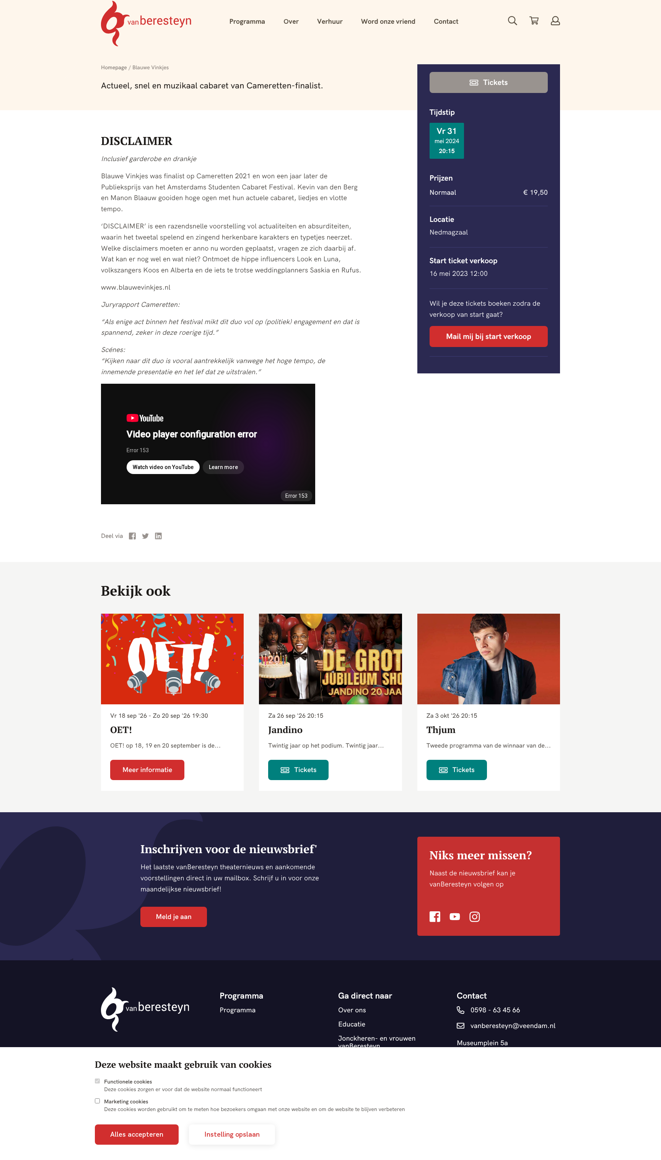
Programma (247, 21)
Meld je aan (173, 916)
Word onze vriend (388, 21)
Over (291, 21)
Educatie (351, 1024)
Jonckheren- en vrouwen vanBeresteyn (377, 1042)
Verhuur (330, 21)
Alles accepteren (136, 1134)
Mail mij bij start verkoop (488, 336)
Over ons (352, 1010)
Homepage (114, 67)
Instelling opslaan (232, 1134)
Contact (446, 21)
